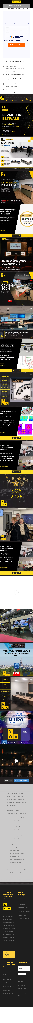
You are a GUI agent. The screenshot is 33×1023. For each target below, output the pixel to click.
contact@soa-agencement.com (15, 74)
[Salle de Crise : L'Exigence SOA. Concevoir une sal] (16, 558)
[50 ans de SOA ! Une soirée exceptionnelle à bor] (16, 760)
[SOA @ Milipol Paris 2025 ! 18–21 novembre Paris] (16, 727)
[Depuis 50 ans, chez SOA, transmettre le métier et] (16, 524)
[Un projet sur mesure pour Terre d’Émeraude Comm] (16, 254)
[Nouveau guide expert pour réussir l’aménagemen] (16, 457)
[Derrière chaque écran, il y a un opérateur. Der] (16, 322)
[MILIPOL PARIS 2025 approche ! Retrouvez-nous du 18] (16, 659)
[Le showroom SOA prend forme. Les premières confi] (16, 187)
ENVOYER (22, 974)
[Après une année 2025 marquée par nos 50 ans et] (16, 490)
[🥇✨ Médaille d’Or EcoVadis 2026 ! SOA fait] (16, 220)
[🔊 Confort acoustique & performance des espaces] (16, 423)
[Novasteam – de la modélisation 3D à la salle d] (16, 389)
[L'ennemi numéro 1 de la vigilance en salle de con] (16, 355)
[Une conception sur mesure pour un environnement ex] (16, 153)
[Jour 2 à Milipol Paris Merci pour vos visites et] (16, 625)
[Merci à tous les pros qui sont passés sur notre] (16, 592)
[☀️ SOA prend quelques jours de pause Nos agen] (16, 119)
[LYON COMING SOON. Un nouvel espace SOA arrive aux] (16, 288)
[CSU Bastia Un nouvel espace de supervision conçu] (16, 693)
